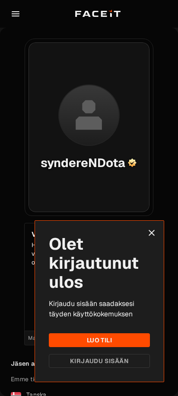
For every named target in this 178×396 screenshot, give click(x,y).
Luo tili (99, 340)
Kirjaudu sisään (99, 361)
